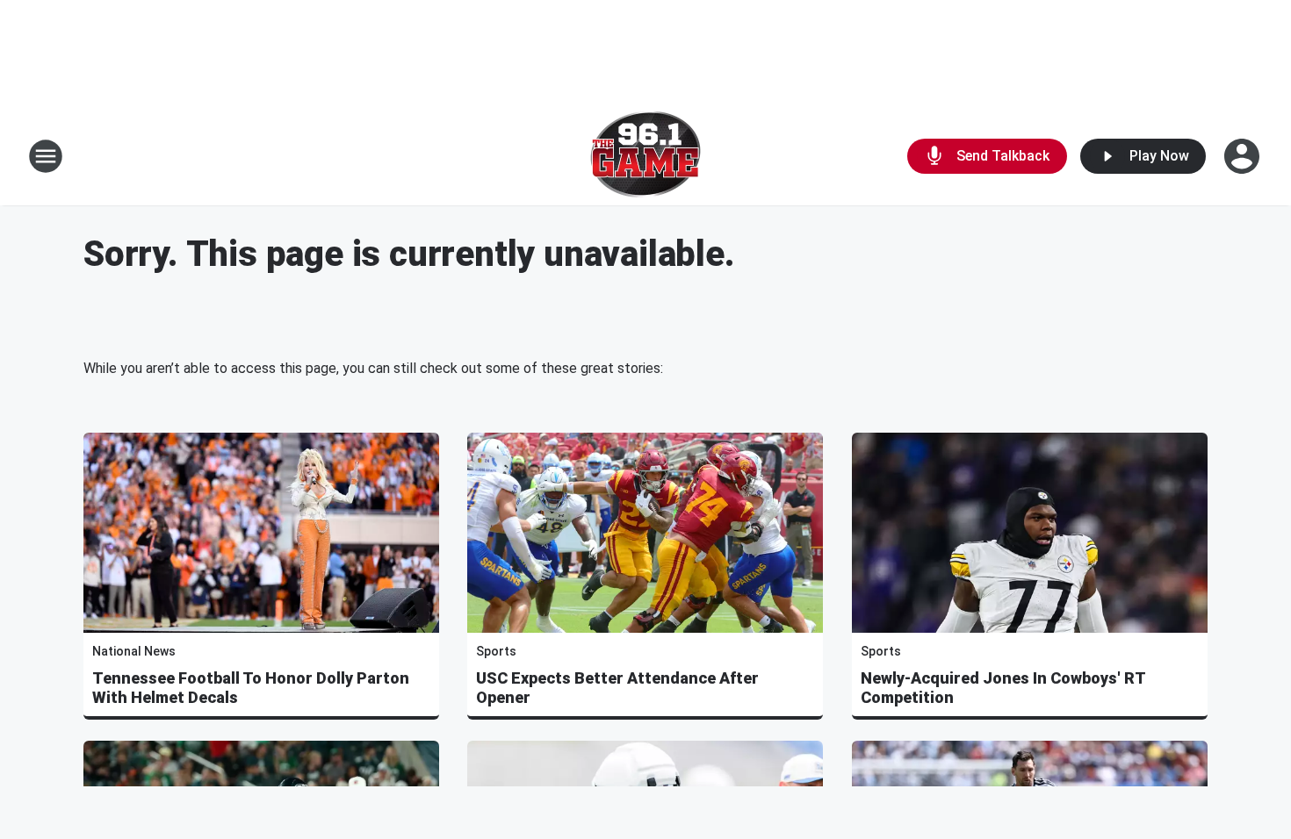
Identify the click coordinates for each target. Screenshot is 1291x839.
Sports (496, 651)
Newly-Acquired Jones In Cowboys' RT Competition (1003, 687)
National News (134, 651)
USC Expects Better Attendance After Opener (617, 687)
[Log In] (1243, 156)
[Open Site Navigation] (45, 156)
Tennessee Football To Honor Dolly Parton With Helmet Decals (250, 687)
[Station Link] (645, 156)
